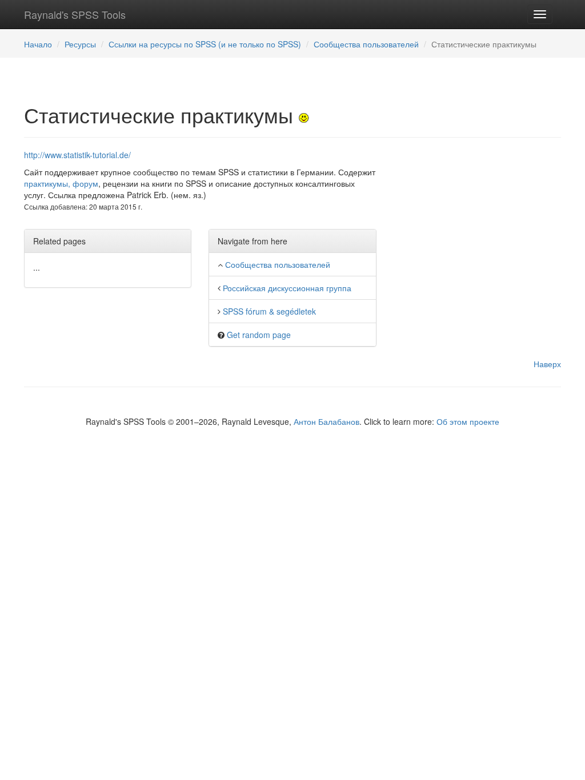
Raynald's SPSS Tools (75, 14)
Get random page (259, 334)
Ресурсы (80, 44)
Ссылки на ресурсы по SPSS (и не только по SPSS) (205, 44)
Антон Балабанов (326, 421)
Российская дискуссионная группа (287, 287)
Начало (38, 44)
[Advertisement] (477, 220)
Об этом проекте (467, 421)
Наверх (547, 363)
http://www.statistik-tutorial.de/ (77, 154)
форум (85, 183)
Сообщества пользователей (366, 44)
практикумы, (47, 183)
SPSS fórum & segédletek (269, 311)
